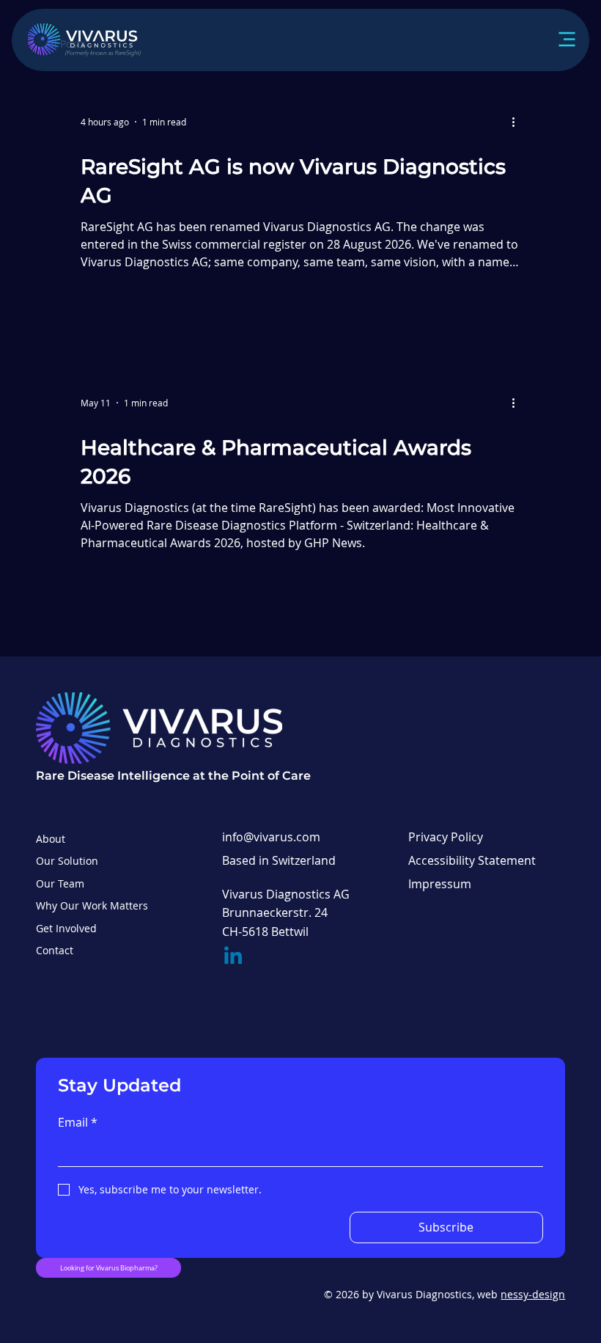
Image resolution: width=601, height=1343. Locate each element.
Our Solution (67, 861)
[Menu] (551, 39)
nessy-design (533, 1294)
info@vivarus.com (271, 837)
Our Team (60, 883)
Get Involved (66, 928)
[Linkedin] (233, 957)
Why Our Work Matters (92, 905)
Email (77, 1122)
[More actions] (518, 122)
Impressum (439, 884)
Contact (54, 950)
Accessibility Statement (472, 860)
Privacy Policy (445, 837)
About (50, 839)
